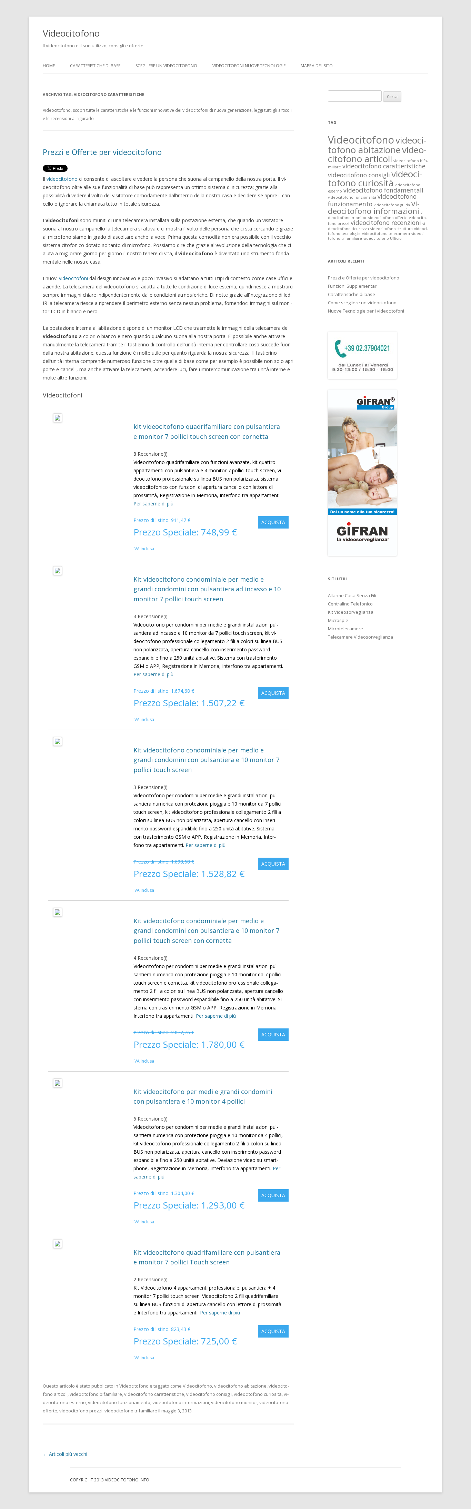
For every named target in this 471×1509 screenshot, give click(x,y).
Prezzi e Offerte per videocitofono (102, 152)
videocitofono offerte (388, 217)
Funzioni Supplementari (353, 286)
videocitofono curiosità (258, 1394)
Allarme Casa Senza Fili (352, 595)
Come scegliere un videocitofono (362, 302)
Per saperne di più (153, 503)
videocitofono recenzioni (386, 222)
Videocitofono (71, 33)
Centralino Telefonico (350, 604)
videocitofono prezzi (80, 1411)
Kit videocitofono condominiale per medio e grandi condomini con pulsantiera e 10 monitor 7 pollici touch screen (206, 760)
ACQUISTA (273, 522)
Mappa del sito (317, 66)
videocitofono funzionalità (352, 197)
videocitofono (63, 179)
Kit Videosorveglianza (350, 612)
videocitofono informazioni (180, 1402)
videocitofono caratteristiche (154, 1394)
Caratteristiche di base (351, 294)
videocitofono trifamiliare (130, 1411)
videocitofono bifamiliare (96, 1394)
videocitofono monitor (234, 1402)
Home (49, 66)
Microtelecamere (345, 628)
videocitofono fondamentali (383, 190)
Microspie (338, 620)
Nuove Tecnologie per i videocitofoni (366, 311)
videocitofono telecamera (386, 233)
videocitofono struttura (391, 228)
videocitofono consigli (209, 1394)
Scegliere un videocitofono (166, 66)
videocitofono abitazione (240, 1386)
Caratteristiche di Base (95, 66)
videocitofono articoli (377, 154)
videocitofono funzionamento (119, 1402)
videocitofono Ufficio (382, 238)
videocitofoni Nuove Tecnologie (248, 66)
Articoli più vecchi (65, 1454)
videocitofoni (74, 278)
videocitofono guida (392, 205)
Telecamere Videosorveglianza (360, 637)
